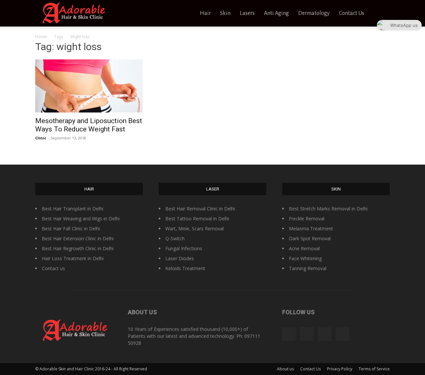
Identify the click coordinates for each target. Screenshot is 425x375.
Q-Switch (175, 238)
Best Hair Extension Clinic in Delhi (78, 238)
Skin (225, 13)
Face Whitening (305, 258)
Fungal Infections (183, 248)
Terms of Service (374, 369)
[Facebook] (289, 334)
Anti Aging (276, 13)
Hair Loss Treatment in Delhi (73, 258)
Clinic (40, 137)
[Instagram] (306, 333)
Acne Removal (304, 248)
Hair (205, 13)
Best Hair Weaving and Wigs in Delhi (81, 218)
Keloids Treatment (185, 268)
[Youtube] (342, 334)
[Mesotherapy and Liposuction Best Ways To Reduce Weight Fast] (89, 85)
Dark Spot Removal (310, 238)
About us (285, 369)
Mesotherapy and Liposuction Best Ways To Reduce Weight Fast (88, 125)
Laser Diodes (179, 258)
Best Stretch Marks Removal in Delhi (328, 208)
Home (41, 36)
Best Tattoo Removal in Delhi (197, 218)
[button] (382, 14)
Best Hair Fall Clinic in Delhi (71, 228)
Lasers (247, 13)
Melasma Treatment (311, 228)
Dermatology (314, 13)
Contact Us (351, 13)
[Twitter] (324, 334)
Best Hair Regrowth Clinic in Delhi (78, 248)
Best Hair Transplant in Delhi (72, 208)
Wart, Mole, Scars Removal (194, 228)
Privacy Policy (339, 369)
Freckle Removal (306, 218)
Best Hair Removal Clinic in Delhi (200, 208)
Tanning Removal (307, 268)
